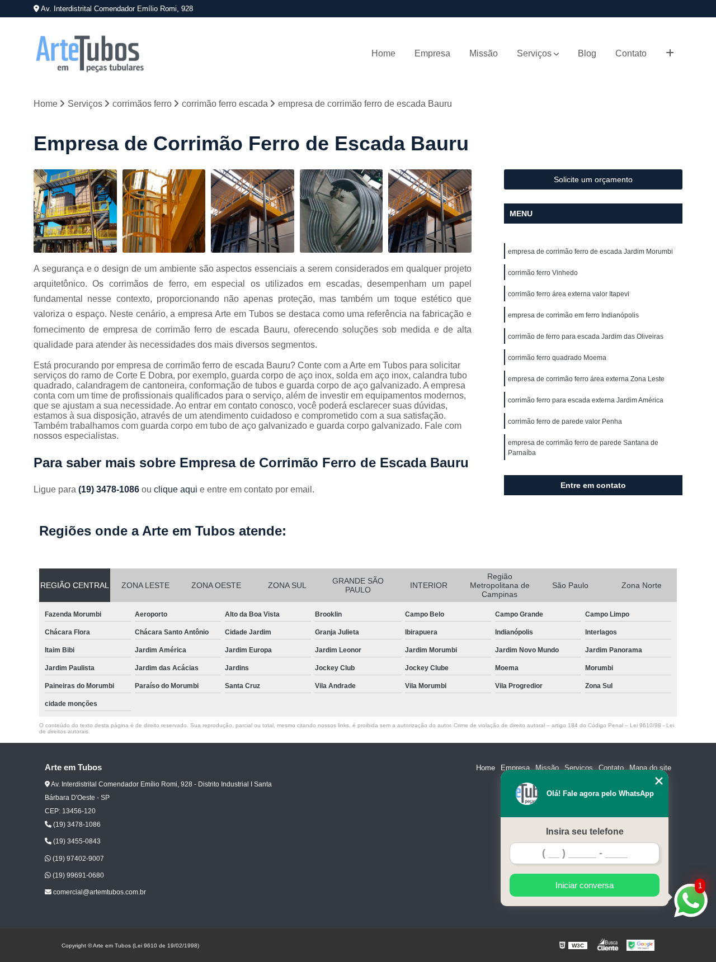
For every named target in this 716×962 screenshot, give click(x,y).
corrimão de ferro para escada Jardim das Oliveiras (585, 336)
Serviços (534, 53)
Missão (483, 53)
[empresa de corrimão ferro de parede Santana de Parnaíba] (164, 211)
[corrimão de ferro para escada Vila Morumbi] (252, 211)
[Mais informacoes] (669, 53)
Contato (631, 53)
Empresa (432, 53)
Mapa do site (650, 768)
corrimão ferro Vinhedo (543, 273)
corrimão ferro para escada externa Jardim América (585, 400)
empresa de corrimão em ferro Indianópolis (573, 315)
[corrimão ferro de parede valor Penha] (75, 211)
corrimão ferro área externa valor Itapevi (568, 294)
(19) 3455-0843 (76, 841)
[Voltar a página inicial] (89, 53)
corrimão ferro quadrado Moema (557, 358)
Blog (587, 53)
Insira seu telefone (585, 831)
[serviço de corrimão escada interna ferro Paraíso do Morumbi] (341, 211)
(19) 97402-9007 (77, 859)
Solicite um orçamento (593, 179)
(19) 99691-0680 (77, 875)
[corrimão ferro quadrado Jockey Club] (430, 211)
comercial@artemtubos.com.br (98, 892)
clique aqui (175, 489)
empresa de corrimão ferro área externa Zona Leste (586, 379)
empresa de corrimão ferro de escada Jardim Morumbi (590, 251)
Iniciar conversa (584, 885)
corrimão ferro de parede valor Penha (565, 421)
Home (383, 53)
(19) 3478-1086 (110, 489)
